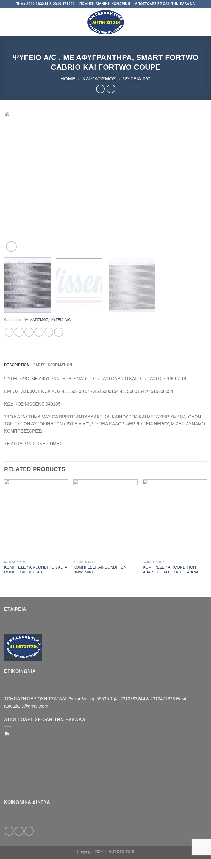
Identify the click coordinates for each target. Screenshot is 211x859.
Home (67, 78)
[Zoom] (11, 246)
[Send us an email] (29, 831)
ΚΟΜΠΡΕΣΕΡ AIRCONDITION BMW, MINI (99, 570)
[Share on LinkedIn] (58, 332)
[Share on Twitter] (29, 332)
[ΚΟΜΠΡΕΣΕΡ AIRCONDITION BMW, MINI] (105, 518)
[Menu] (7, 22)
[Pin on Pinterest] (48, 332)
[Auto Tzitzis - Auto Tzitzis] (105, 22)
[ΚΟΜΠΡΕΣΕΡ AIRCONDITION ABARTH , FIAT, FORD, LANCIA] (175, 518)
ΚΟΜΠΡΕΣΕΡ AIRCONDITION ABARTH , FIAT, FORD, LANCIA (170, 570)
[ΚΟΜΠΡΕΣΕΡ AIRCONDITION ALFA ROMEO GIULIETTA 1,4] (36, 518)
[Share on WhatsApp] (9, 332)
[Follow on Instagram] (19, 831)
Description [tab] (16, 365)
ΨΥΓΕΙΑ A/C (137, 78)
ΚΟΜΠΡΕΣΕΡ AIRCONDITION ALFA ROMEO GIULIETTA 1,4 (35, 570)
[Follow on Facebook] (9, 831)
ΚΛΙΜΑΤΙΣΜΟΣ (99, 78)
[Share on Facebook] (19, 332)
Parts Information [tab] (52, 365)
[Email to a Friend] (38, 332)
